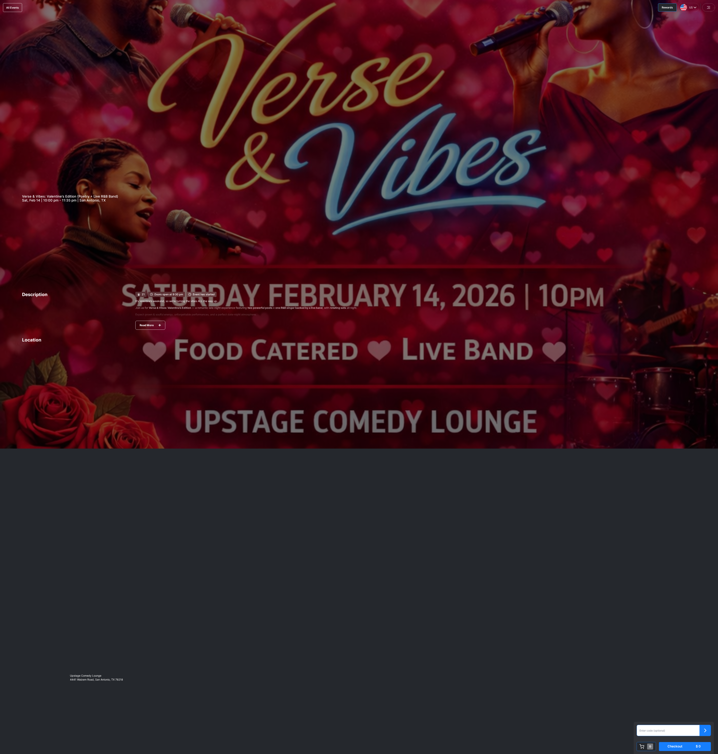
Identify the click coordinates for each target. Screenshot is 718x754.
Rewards (667, 7)
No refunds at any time (152, 710)
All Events (12, 7)
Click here (402, 728)
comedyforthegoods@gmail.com (249, 728)
